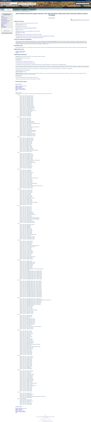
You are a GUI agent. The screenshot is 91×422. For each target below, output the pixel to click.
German (27, 37)
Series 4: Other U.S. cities (20, 88)
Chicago (2, 24)
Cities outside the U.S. (4, 23)
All (16, 90)
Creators (24, 9)
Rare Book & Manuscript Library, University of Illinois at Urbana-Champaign (45, 416)
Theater (40, 34)
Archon (45, 420)
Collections (8, 9)
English (21, 37)
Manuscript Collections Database (27, 4)
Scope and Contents (4, 17)
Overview (2, 16)
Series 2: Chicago (19, 86)
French (24, 37)
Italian (30, 37)
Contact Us (89, 0)
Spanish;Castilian (34, 37)
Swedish (41, 37)
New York (2, 25)
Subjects (16, 9)
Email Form (47, 417)
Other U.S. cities (3, 26)
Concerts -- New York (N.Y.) (33, 34)
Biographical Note (4, 19)
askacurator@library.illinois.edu (57, 7)
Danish (38, 37)
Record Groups (32, 9)
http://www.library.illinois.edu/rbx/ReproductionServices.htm (25, 62)
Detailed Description (4, 22)
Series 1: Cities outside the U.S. (21, 85)
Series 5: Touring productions (20, 89)
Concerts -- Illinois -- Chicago (24, 34)
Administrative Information (5, 20)
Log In (86, 0)
